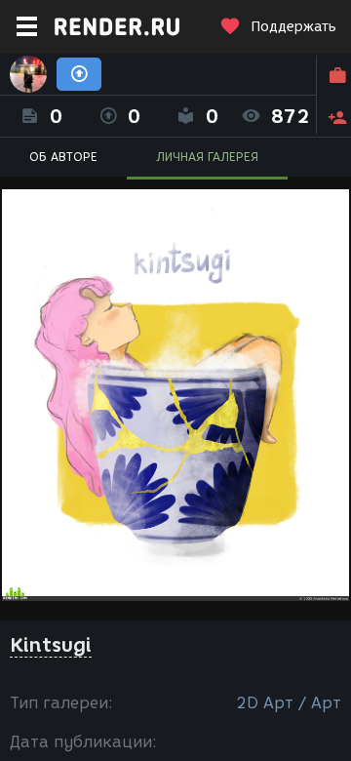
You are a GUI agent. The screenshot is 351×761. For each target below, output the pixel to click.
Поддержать (293, 27)
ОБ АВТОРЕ (63, 156)
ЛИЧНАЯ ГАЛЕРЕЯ (207, 156)
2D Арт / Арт (288, 703)
